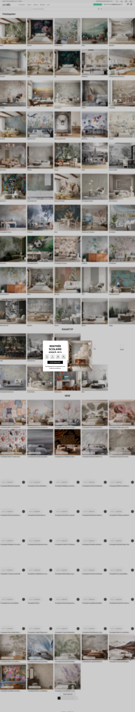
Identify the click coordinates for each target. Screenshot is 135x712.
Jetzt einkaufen (55, 362)
